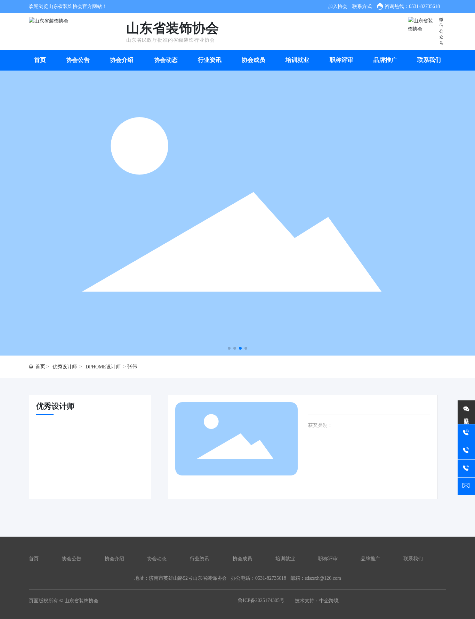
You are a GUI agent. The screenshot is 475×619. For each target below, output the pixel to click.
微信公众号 (441, 31)
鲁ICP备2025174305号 (261, 600)
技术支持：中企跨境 (317, 600)
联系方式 (362, 6)
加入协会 (337, 6)
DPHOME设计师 (103, 366)
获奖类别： (320, 425)
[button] (229, 348)
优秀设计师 (65, 366)
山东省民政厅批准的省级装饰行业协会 (170, 40)
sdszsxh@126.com (323, 578)
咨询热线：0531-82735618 (412, 6)
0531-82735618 (270, 578)
